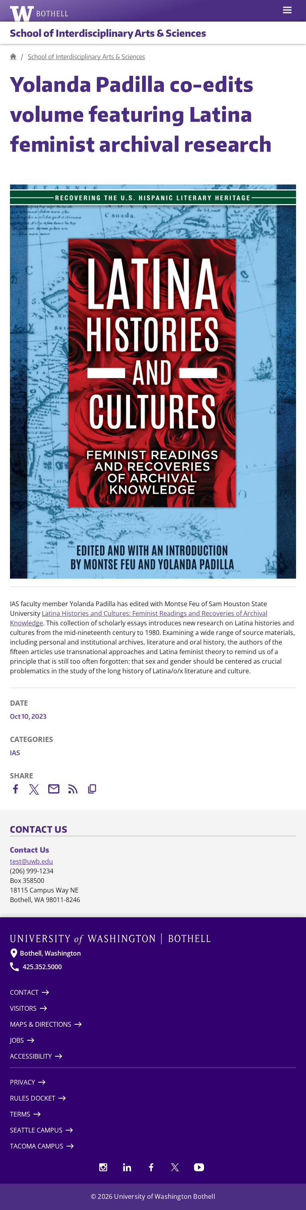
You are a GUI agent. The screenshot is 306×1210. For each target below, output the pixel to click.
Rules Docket (32, 1098)
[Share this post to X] (38, 791)
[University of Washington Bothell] (39, 14)
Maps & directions (40, 1024)
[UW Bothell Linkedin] (127, 1167)
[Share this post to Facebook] (19, 790)
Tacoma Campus (36, 1146)
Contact (24, 992)
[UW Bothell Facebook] (151, 1167)
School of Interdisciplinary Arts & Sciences (108, 33)
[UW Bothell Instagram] (103, 1167)
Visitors (23, 1008)
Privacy (22, 1082)
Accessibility (31, 1056)
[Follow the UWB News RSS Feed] (76, 790)
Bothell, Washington (50, 953)
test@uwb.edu (31, 861)
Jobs (17, 1040)
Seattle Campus (36, 1130)
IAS (15, 753)
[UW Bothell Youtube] (199, 1167)
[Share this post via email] (57, 790)
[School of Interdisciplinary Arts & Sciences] (13, 56)
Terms (20, 1114)
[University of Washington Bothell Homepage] (153, 938)
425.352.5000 (42, 967)
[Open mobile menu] (287, 11)
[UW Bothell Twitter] (175, 1167)
